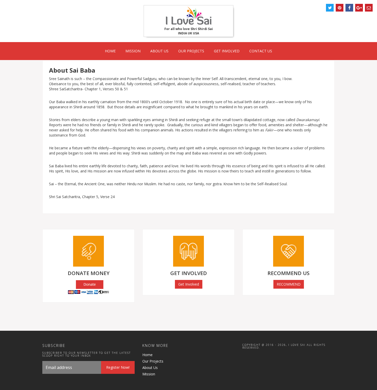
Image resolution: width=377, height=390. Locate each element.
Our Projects (191, 50)
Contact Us (260, 50)
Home (110, 50)
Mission (133, 50)
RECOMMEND (289, 284)
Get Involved (227, 50)
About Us (159, 50)
